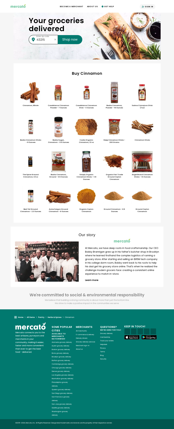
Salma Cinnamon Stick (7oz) (142, 106)
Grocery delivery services (85, 342)
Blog (102, 355)
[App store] (132, 337)
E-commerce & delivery (85, 334)
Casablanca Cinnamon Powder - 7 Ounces (58, 106)
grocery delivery (62, 342)
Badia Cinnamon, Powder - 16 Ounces (114, 106)
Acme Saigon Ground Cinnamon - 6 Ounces (58, 210)
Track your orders (107, 341)
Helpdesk (103, 344)
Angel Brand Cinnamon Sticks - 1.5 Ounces (142, 175)
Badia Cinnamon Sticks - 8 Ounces (30, 141)
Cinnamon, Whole (30, 105)
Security (103, 359)
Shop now (70, 39)
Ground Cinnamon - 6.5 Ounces (114, 210)
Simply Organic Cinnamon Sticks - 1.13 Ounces (86, 177)
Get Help (109, 6)
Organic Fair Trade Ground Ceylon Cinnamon (114, 177)
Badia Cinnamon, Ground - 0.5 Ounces (58, 175)
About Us (92, 6)
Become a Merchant (71, 6)
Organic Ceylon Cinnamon (86, 210)
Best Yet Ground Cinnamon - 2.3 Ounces (30, 210)
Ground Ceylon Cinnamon (142, 210)
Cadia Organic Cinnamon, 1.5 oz (86, 141)
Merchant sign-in (82, 345)
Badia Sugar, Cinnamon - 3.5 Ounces (58, 141)
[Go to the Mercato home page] (18, 6)
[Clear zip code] (55, 39)
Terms (102, 352)
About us (79, 349)
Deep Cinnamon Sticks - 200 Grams (114, 141)
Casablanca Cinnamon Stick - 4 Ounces (86, 106)
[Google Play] (149, 337)
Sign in (148, 6)
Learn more (92, 280)
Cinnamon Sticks (142, 140)
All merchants (81, 331)
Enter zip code (42, 36)
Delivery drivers (81, 338)
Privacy (103, 348)
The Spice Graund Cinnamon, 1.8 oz (31, 175)
